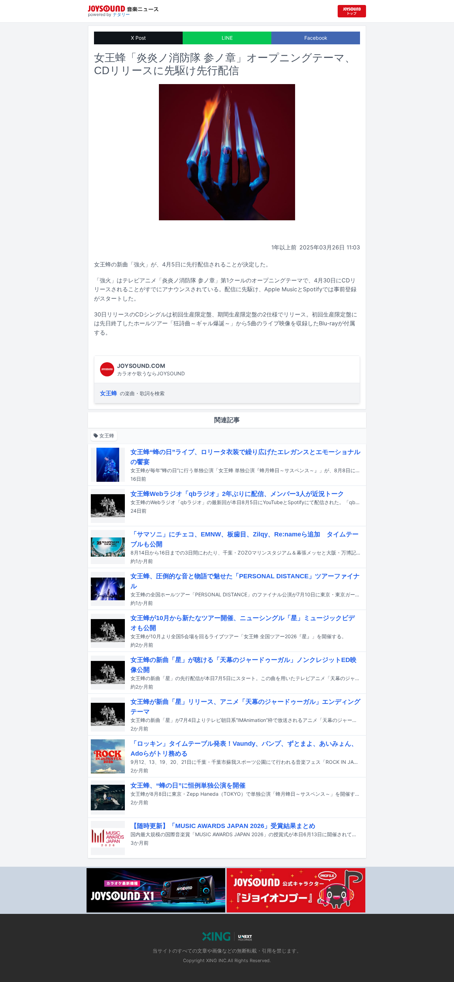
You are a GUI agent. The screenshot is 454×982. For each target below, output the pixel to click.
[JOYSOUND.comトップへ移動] (352, 11)
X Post (138, 38)
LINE (227, 38)
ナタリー (121, 14)
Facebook (315, 38)
